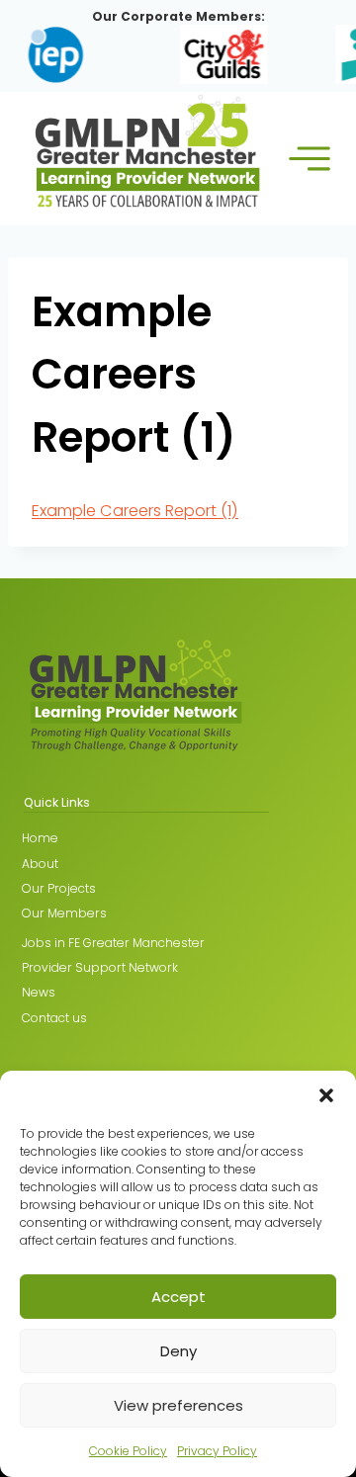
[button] (326, 1095)
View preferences (178, 1405)
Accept (178, 1296)
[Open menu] (310, 159)
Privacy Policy (217, 1450)
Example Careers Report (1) (135, 510)
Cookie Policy (128, 1450)
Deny (178, 1351)
